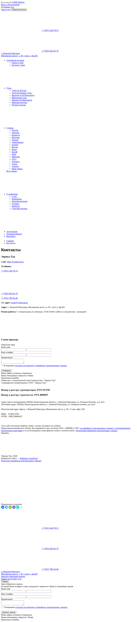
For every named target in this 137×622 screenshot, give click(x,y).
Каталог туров (18, 65)
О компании (12, 194)
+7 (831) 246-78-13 (9, 271)
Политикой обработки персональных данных (96, 430)
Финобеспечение (19, 201)
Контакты (10, 236)
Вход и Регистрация (10, 4)
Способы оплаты (19, 208)
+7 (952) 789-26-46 (9, 298)
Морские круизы (19, 102)
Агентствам (11, 231)
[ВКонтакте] (2, 507)
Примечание (7, 357)
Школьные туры (19, 98)
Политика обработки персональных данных (21, 461)
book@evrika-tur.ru (19, 303)
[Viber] (14, 507)
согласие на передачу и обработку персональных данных (41, 365)
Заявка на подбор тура (11, 579)
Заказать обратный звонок (13, 576)
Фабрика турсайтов (29, 458)
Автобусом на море (15, 60)
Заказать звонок (8, 612)
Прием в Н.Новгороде (22, 100)
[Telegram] (6, 507)
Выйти (21, 2)
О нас (14, 196)
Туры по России (19, 90)
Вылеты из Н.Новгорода (23, 95)
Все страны (11, 171)
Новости (16, 206)
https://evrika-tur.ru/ (15, 262)
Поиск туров (17, 63)
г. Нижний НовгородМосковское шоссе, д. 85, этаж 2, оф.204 (19, 54)
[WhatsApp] (10, 507)
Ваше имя (5, 347)
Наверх (5, 581)
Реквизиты (17, 199)
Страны (10, 128)
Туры (8, 88)
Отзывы (15, 204)
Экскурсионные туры (22, 93)
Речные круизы (19, 105)
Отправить (6, 371)
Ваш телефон (7, 352)
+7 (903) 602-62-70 (9, 293)
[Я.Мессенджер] (17, 507)
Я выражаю (35, 365)
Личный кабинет (14, 234)
